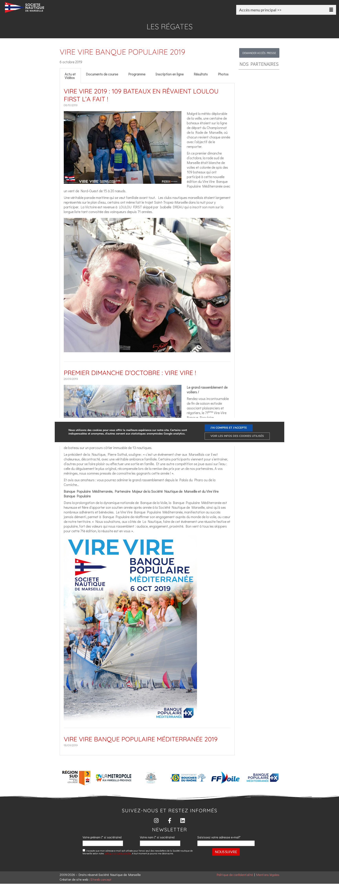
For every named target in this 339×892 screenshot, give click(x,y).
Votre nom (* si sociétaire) (157, 837)
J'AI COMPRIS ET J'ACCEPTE (229, 428)
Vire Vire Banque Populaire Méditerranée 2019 (141, 739)
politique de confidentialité (117, 853)
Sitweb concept (100, 879)
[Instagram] (156, 820)
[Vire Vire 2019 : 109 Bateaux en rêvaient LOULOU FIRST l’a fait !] (122, 181)
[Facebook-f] (169, 820)
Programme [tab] (136, 74)
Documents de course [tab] (102, 74)
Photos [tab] (223, 74)
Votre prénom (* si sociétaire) (102, 837)
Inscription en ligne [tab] (170, 74)
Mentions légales (267, 875)
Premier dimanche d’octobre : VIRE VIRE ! (130, 373)
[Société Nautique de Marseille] (57, 7)
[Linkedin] (182, 820)
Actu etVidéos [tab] (70, 76)
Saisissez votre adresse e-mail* (219, 837)
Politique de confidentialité (235, 875)
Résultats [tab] (201, 74)
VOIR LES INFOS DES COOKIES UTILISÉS (237, 436)
